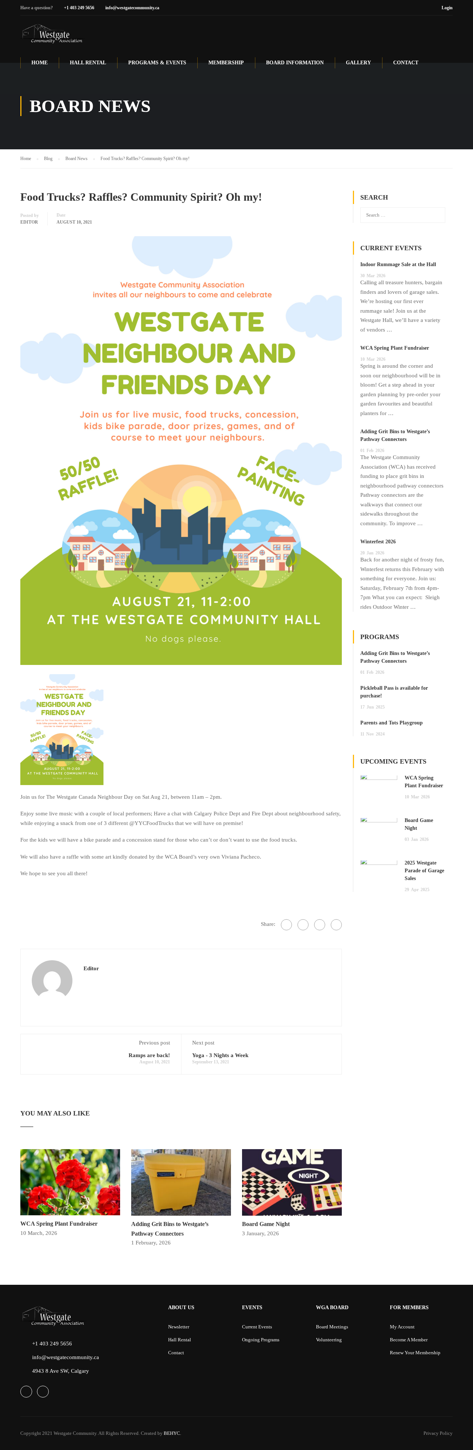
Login (447, 7)
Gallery (358, 62)
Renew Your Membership (415, 1352)
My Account (402, 1327)
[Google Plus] (303, 924)
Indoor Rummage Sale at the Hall (398, 264)
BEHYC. (172, 1433)
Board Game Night (266, 1224)
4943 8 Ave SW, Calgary (60, 1371)
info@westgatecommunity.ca (132, 7)
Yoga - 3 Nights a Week (220, 1055)
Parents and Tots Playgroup (391, 723)
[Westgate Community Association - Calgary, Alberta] (52, 33)
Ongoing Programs (260, 1339)
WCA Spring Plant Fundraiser (59, 1223)
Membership (226, 62)
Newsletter (178, 1327)
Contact (405, 62)
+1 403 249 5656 (79, 7)
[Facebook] (286, 924)
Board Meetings (332, 1327)
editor (29, 222)
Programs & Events (157, 62)
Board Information (295, 62)
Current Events (257, 1327)
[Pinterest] (319, 924)
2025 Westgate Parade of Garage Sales (424, 870)
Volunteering (329, 1339)
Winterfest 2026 (378, 541)
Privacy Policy (438, 1433)
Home (39, 62)
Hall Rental (88, 62)
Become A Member (409, 1339)
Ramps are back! (149, 1055)
